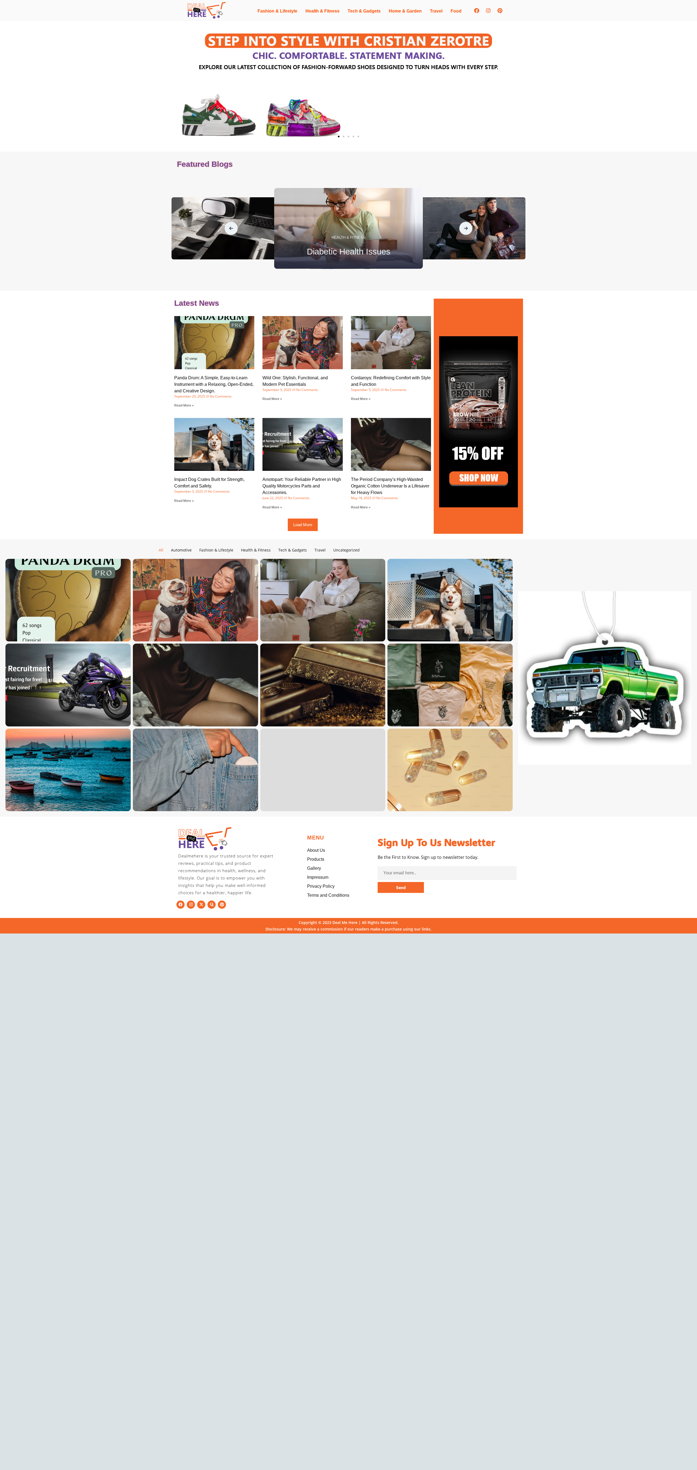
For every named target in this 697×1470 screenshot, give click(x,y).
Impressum (317, 877)
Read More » (184, 405)
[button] (339, 136)
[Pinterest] (500, 10)
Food (456, 11)
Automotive (181, 550)
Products (315, 859)
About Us (316, 850)
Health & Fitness (322, 11)
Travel (436, 11)
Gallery (314, 868)
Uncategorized (346, 550)
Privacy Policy (321, 886)
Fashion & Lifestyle (277, 11)
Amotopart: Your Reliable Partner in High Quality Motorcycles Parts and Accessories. (301, 486)
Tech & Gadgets (364, 11)
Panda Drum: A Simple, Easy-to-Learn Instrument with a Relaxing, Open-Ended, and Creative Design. (213, 384)
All (161, 550)
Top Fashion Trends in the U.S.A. (348, 251)
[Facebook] (476, 10)
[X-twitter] (201, 905)
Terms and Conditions (328, 895)
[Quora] (211, 905)
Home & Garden (405, 11)
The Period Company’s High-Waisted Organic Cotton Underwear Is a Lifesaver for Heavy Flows (390, 486)
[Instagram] (488, 10)
